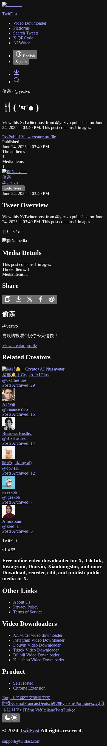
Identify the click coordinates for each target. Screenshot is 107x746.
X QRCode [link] (23, 38)
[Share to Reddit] (51, 299)
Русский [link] (67, 703)
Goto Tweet (13, 188)
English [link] (8, 697)
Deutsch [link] (46, 703)
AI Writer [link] (21, 43)
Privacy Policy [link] (25, 607)
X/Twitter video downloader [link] (37, 635)
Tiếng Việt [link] (33, 710)
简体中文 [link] (24, 697)
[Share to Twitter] (29, 299)
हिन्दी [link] (6, 703)
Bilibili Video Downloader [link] (36, 655)
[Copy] (7, 299)
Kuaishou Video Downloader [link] (38, 660)
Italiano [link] (48, 710)
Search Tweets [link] (25, 33)
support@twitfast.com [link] (21, 741)
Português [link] (84, 703)
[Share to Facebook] (40, 299)
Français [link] (31, 703)
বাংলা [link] (56, 703)
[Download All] (18, 299)
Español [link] (17, 703)
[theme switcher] (11, 717)
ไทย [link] (59, 710)
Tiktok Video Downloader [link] (36, 650)
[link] (16, 74)
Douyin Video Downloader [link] (37, 645)
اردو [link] (96, 703)
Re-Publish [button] (11, 136)
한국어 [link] (17, 710)
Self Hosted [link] (23, 683)
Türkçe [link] (69, 710)
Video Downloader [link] (29, 23)
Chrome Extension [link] (29, 688)
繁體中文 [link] (41, 697)
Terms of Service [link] (28, 612)
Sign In (21, 62)
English (29, 56)
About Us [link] (21, 602)
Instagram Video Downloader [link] (38, 640)
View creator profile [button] (38, 136)
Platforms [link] (21, 28)
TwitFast (30, 730)
